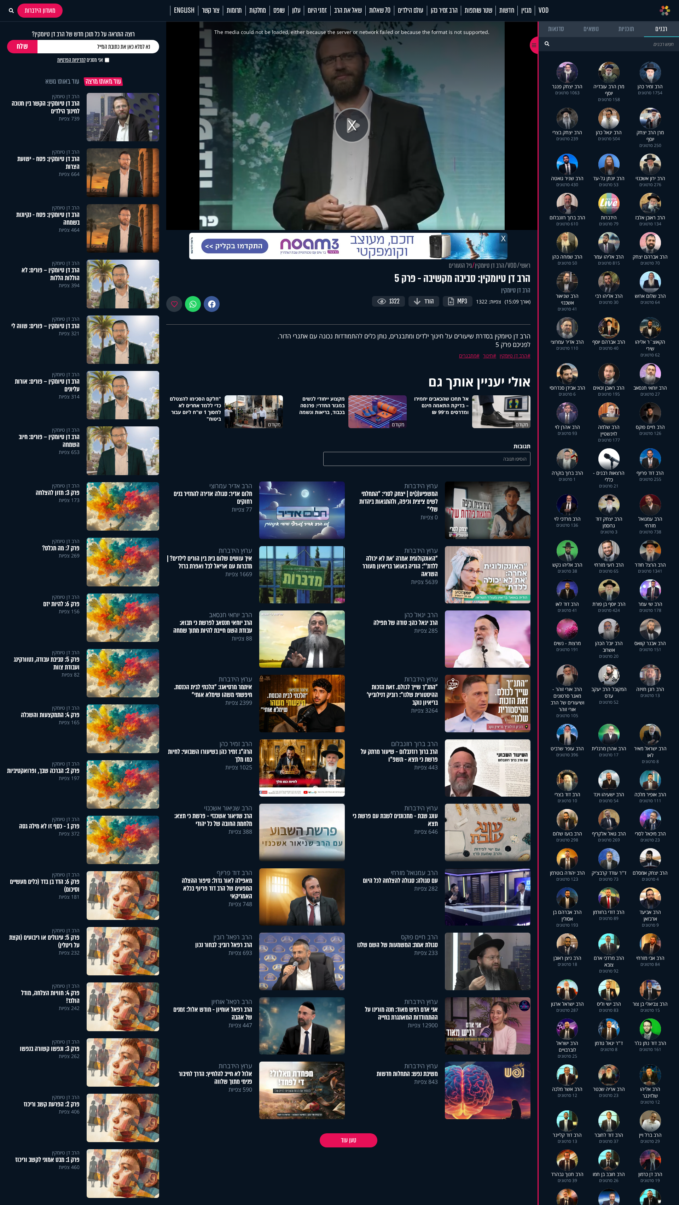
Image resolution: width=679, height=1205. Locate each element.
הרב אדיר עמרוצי (230, 486)
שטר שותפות (478, 11)
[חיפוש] (547, 43)
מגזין (526, 11)
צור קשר (211, 11)
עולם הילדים (410, 11)
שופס (279, 11)
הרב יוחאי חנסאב (230, 614)
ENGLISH (184, 11)
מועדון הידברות (40, 10)
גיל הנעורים (460, 265)
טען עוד (348, 1140)
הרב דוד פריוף (234, 872)
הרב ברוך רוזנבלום (414, 743)
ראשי (525, 265)
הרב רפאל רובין (233, 937)
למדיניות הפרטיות (71, 60)
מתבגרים (467, 355)
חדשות (506, 11)
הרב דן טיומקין (489, 265)
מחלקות (257, 11)
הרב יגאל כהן (421, 614)
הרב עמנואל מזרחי (414, 872)
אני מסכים (80, 60)
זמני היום (317, 11)
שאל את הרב (348, 11)
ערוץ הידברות (421, 486)
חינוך (488, 355)
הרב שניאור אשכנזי (228, 808)
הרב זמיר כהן (444, 11)
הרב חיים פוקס (419, 937)
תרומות (234, 11)
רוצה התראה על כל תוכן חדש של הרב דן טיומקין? (83, 34)
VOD (543, 11)
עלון (296, 11)
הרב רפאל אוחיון (231, 1001)
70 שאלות (379, 11)
